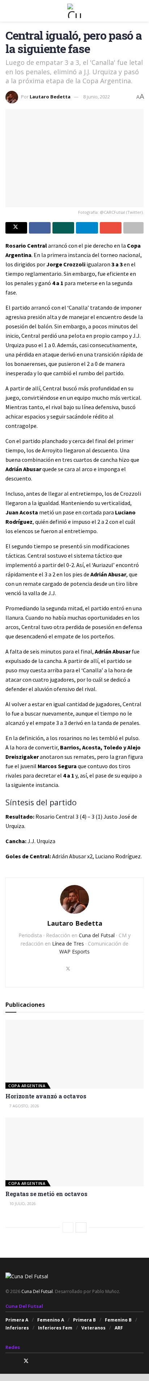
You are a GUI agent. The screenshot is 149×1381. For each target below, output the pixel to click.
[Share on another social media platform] (133, 228)
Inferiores (17, 1328)
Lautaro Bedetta (50, 96)
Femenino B (118, 1320)
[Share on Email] (111, 228)
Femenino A (50, 1320)
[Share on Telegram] (87, 228)
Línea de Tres (68, 943)
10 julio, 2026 (22, 1203)
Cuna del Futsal (97, 935)
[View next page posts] (81, 1227)
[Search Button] (140, 11)
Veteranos (93, 1328)
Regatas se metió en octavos (46, 1194)
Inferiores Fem (55, 1328)
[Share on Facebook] (40, 228)
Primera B (84, 1320)
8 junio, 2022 (96, 96)
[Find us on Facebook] (16, 1361)
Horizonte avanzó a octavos (45, 1096)
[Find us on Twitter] (26, 1361)
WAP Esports (74, 951)
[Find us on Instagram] (7, 1361)
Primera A (16, 1320)
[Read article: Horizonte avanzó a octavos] (74, 1054)
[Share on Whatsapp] (63, 228)
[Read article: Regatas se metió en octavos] (74, 1151)
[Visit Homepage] (74, 11)
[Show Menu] (8, 11)
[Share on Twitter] (16, 228)
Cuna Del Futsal (37, 1291)
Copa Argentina (26, 1085)
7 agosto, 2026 (23, 1105)
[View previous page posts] (68, 1227)
